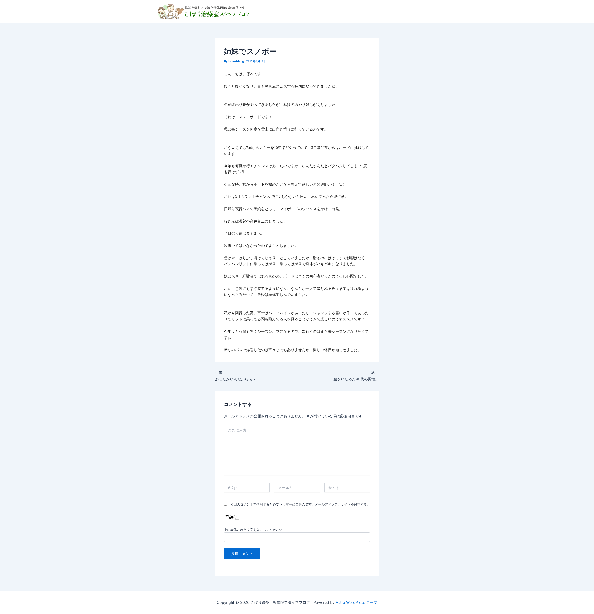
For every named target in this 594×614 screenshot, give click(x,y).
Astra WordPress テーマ (356, 602)
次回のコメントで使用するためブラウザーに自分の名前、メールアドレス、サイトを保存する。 (300, 504)
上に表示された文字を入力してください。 (255, 530)
